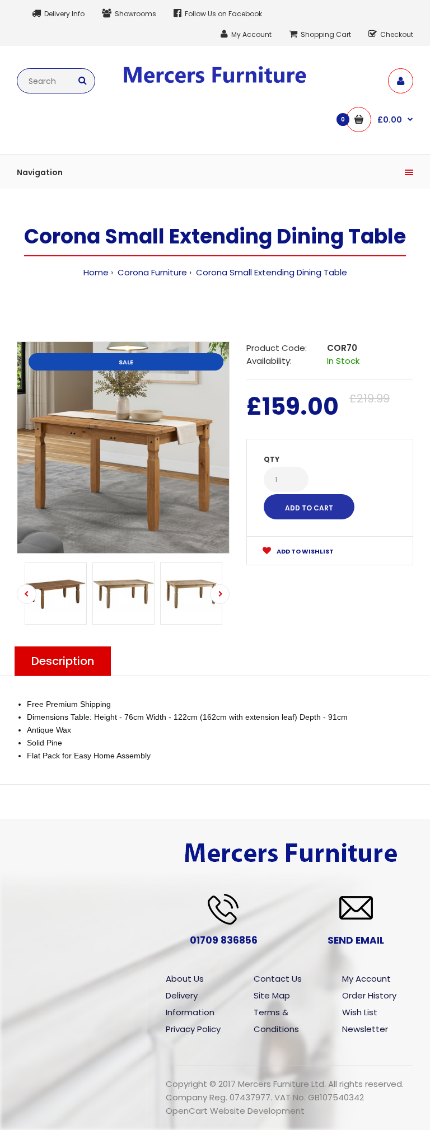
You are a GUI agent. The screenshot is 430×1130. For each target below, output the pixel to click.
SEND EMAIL (356, 940)
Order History (369, 995)
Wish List (359, 1012)
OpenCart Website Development (235, 1111)
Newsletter (365, 1029)
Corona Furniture (151, 272)
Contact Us (278, 978)
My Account (366, 978)
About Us (185, 978)
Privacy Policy (193, 1029)
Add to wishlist (304, 551)
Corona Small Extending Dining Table (270, 272)
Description (62, 661)
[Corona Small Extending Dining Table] (123, 448)
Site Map (272, 995)
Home (96, 272)
